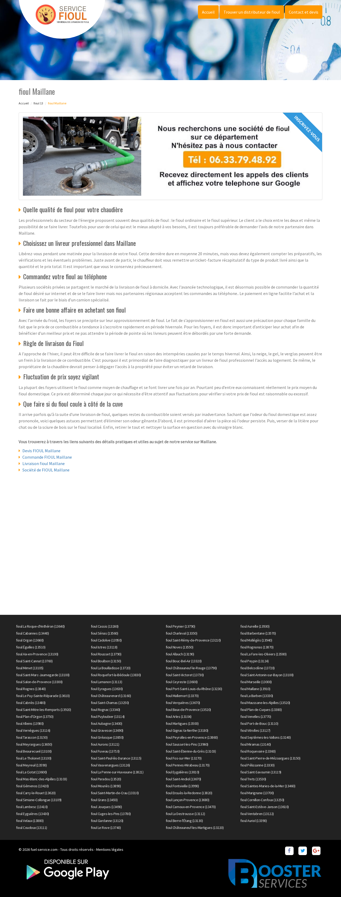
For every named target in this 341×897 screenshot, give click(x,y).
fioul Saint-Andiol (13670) (183, 779)
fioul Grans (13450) (104, 799)
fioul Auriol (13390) (253, 820)
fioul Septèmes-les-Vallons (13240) (265, 737)
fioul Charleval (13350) (181, 633)
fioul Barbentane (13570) (258, 633)
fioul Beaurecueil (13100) (34, 751)
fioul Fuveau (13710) (105, 751)
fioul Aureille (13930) (254, 626)
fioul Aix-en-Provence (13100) (37, 654)
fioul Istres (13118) (104, 647)
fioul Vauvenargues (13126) (110, 765)
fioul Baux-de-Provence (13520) (188, 709)
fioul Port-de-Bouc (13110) (259, 723)
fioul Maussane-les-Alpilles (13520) (265, 702)
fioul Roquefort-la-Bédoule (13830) (116, 674)
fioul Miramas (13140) (255, 744)
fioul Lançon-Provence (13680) (187, 799)
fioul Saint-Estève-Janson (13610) (264, 806)
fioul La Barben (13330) (256, 695)
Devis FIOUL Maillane (41, 450)
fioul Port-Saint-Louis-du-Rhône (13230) (194, 688)
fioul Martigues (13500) (182, 723)
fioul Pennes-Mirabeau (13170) (188, 765)
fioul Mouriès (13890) (106, 786)
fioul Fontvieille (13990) (182, 786)
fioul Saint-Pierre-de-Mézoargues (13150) (270, 758)
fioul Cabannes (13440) (32, 633)
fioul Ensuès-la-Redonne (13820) (189, 792)
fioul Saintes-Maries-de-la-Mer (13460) (267, 786)
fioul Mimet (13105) (29, 668)
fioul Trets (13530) (253, 779)
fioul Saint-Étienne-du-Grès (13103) (191, 751)
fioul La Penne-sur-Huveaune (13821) (117, 772)
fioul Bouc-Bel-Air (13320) (184, 661)
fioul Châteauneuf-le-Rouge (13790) (191, 668)
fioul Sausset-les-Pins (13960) (187, 744)
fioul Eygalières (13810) (182, 772)
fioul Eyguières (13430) (32, 813)
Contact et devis (303, 12)
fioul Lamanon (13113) (106, 681)
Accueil (208, 12)
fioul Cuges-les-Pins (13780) (111, 813)
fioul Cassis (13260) (105, 626)
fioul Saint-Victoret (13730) (185, 674)
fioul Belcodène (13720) (257, 668)
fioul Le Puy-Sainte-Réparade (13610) (43, 695)
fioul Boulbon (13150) (106, 661)
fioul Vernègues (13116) (33, 730)
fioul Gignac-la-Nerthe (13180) (187, 730)
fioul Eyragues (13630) (107, 688)
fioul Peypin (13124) (254, 661)
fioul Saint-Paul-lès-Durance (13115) (116, 758)
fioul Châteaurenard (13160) (111, 695)
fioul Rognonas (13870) (256, 647)
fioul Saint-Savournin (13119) (260, 772)
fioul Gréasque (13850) (107, 737)
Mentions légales (109, 849)
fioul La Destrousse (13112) (185, 813)
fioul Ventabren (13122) (257, 813)
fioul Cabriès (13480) (31, 702)
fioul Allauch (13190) (180, 654)
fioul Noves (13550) (179, 647)
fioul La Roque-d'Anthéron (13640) (40, 626)
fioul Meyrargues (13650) (34, 744)
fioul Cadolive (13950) (106, 640)
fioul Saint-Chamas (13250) (110, 702)
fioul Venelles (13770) (255, 716)
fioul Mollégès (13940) (256, 640)
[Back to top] (326, 882)
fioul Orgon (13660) (30, 640)
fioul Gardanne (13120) (107, 820)
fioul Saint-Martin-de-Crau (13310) (115, 792)
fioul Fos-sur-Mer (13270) (184, 758)
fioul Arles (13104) (179, 716)
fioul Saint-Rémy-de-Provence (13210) (193, 640)
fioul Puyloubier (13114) (108, 716)
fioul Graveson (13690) (107, 730)
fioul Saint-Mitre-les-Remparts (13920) (43, 709)
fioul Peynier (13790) (180, 626)
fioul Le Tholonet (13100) (33, 758)
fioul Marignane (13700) (257, 792)
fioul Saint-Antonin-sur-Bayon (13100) (267, 674)
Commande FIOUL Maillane (47, 457)
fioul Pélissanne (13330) (257, 765)
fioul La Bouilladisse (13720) (111, 668)
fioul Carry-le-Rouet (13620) (35, 792)
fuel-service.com (44, 849)
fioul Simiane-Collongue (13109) (39, 799)
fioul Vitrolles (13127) (255, 730)
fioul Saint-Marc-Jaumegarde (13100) (43, 674)
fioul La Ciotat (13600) (31, 772)
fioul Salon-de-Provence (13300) (39, 681)
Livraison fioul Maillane (43, 463)
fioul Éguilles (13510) (30, 647)
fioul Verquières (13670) (183, 702)
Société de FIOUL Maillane (46, 470)
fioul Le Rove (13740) (106, 827)
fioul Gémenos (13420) (32, 786)
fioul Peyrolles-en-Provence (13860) (192, 737)
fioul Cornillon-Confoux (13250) (262, 799)
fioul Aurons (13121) (105, 744)
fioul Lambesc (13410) (32, 806)
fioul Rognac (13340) (105, 709)
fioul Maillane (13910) (255, 688)
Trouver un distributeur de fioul (252, 12)
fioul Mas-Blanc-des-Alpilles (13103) (41, 779)
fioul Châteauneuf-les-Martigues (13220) (195, 827)
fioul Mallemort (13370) (182, 695)
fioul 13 (38, 103)
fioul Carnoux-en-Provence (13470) (191, 806)
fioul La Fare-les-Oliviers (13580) (263, 654)
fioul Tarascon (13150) (31, 737)
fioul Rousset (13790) (106, 654)
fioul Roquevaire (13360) (257, 751)
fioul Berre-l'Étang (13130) (184, 820)
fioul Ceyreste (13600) (182, 681)
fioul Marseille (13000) (256, 681)
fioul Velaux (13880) (29, 820)
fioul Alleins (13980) (30, 723)
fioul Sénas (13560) (104, 633)
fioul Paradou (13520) (106, 779)
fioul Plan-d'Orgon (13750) (34, 716)
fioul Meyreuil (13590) (31, 765)
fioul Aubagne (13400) (106, 723)
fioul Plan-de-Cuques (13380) (261, 709)
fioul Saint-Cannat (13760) (34, 661)
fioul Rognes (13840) (31, 688)
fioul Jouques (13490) (106, 806)
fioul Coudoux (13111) (31, 827)
